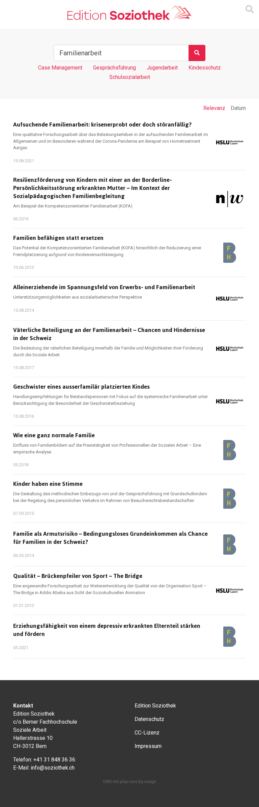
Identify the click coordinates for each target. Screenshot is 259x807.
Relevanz (214, 108)
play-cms (129, 781)
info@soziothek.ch (53, 767)
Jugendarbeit (162, 67)
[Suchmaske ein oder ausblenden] (250, 9)
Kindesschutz (205, 67)
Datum (238, 108)
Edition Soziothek (155, 705)
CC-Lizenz (147, 732)
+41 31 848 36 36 (54, 759)
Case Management (60, 67)
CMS (107, 781)
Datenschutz (149, 719)
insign (150, 781)
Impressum (148, 746)
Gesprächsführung (114, 67)
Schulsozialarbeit (129, 77)
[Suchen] (197, 53)
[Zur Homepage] (129, 13)
